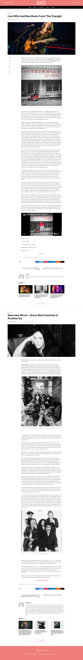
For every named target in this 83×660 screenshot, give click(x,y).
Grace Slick (27, 584)
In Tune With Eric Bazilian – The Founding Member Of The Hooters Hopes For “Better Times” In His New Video (25, 632)
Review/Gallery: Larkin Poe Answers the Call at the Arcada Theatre (56, 296)
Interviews (41, 654)
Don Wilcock (13, 321)
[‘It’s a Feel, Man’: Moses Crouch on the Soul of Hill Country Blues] (41, 625)
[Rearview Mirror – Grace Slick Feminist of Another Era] (41, 340)
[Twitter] (9, 63)
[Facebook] (9, 61)
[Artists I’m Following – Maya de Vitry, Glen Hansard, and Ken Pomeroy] (41, 289)
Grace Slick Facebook (41, 580)
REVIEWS (35, 7)
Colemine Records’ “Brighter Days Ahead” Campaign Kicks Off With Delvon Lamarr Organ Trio (30, 596)
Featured (10, 312)
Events (47, 654)
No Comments (24, 19)
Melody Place (29, 257)
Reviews (10, 13)
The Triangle (36, 257)
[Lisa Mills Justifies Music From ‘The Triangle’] (41, 38)
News (30, 654)
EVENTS (47, 7)
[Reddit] (9, 66)
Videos (51, 654)
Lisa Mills (41, 253)
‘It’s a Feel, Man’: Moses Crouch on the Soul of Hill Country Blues (40, 632)
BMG (20, 257)
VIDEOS (52, 7)
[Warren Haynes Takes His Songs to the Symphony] (26, 289)
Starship (37, 566)
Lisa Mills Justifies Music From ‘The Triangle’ (53, 595)
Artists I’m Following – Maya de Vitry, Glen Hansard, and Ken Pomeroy (41, 296)
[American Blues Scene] (41, 3)
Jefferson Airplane (34, 584)
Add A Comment (41, 303)
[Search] (79, 7)
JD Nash (12, 19)
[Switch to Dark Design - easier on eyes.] (77, 7)
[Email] (9, 74)
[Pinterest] (9, 71)
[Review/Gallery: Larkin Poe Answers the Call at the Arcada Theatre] (57, 289)
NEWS (30, 7)
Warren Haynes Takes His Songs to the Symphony (24, 295)
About (55, 654)
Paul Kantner (52, 560)
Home (27, 654)
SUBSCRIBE (76, 2)
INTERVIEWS (41, 7)
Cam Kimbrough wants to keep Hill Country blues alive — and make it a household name (57, 632)
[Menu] (4, 7)
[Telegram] (9, 69)
